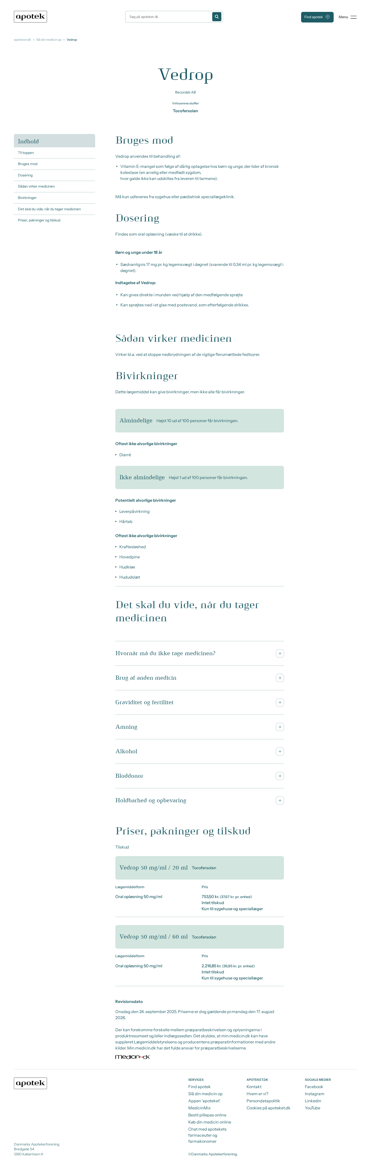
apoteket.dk (22, 39)
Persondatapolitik (263, 1100)
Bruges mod (27, 164)
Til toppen (26, 152)
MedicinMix (199, 1107)
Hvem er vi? (257, 1093)
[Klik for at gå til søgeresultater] (216, 16)
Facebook (314, 1086)
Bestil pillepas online (207, 1114)
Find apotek (313, 17)
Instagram (314, 1093)
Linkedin (313, 1100)
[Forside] (30, 16)
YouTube (312, 1107)
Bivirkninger (27, 197)
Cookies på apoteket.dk (268, 1107)
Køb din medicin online (209, 1122)
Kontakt (254, 1086)
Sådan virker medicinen (36, 186)
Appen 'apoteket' (204, 1100)
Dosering (25, 175)
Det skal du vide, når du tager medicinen (49, 209)
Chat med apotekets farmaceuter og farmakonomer (207, 1135)
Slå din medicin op (48, 39)
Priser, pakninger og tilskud (39, 220)
